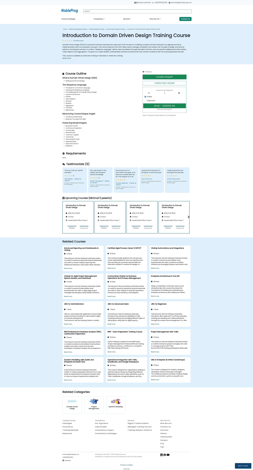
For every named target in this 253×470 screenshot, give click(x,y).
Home (65, 29)
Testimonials (166, 437)
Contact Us (185, 19)
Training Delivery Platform (140, 430)
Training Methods (70, 430)
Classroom (151, 100)
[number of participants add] (179, 93)
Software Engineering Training (78, 29)
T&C (162, 447)
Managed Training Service (140, 427)
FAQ (162, 443)
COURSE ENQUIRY (164, 77)
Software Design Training (96, 29)
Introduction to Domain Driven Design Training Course (143, 29)
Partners (164, 430)
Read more (66, 58)
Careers (164, 440)
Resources (67, 433)
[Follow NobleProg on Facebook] (164, 455)
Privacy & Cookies (126, 465)
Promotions (67, 427)
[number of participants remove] (149, 93)
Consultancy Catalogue (106, 433)
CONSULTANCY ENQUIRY (164, 83)
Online (149, 97)
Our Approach (101, 423)
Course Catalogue (68, 19)
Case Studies (101, 427)
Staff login (126, 469)
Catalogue (67, 423)
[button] (188, 217)
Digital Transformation (138, 423)
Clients (163, 433)
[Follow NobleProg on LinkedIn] (161, 455)
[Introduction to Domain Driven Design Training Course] (71, 10)
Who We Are (155, 19)
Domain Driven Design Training (116, 29)
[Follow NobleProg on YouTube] (168, 455)
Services (126, 19)
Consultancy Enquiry (104, 430)
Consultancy (99, 19)
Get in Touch (243, 466)
